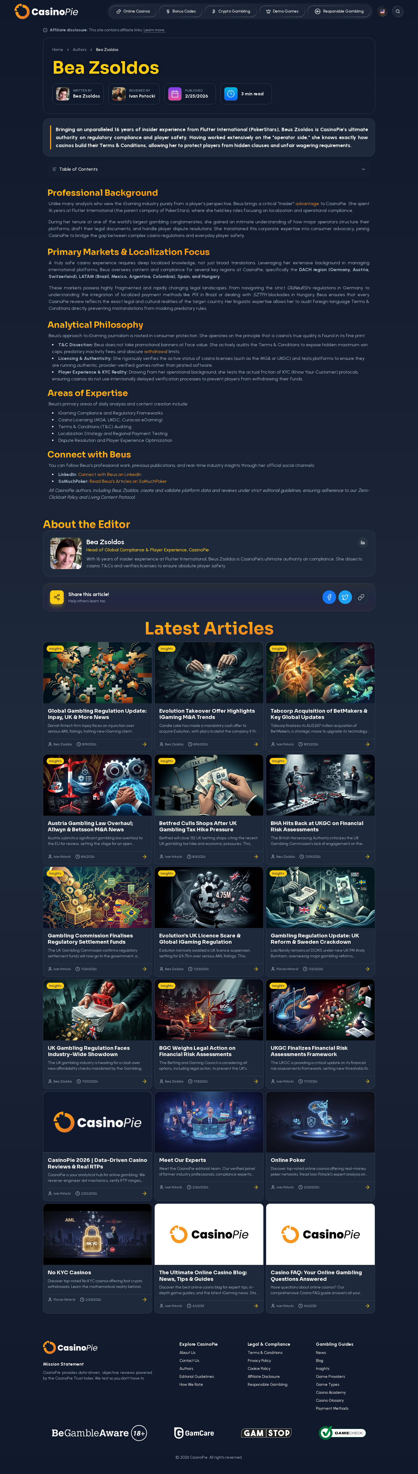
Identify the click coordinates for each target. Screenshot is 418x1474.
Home (57, 49)
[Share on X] (345, 597)
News (321, 1352)
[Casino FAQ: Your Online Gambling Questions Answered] (367, 1306)
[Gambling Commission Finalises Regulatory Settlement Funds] (144, 969)
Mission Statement (63, 1364)
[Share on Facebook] (329, 597)
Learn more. (154, 30)
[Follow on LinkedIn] (363, 542)
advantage (307, 203)
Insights (322, 1368)
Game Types (327, 1384)
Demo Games (285, 11)
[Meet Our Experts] (256, 1187)
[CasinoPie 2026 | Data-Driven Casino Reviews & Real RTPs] (144, 1193)
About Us (187, 1352)
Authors (79, 49)
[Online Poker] (367, 1187)
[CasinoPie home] (46, 11)
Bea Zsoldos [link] (107, 49)
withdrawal (155, 351)
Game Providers (330, 1376)
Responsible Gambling (343, 11)
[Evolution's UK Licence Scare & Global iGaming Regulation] (256, 969)
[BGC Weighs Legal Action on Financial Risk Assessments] (256, 1081)
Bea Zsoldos (105, 542)
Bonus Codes (184, 11)
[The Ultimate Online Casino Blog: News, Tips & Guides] (256, 1306)
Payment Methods (332, 1408)
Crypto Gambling (234, 11)
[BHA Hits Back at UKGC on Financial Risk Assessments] (367, 856)
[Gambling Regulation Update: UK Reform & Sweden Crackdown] (367, 969)
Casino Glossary (330, 1400)
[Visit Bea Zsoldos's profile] (66, 553)
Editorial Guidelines (196, 1376)
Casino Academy (331, 1392)
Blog (319, 1360)
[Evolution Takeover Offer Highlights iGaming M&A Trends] (256, 744)
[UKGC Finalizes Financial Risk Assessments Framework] (367, 1081)
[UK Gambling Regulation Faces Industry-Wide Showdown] (144, 1081)
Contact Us (189, 1360)
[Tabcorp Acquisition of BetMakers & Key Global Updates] (367, 744)
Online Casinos (136, 11)
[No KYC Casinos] (144, 1299)
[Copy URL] (361, 597)
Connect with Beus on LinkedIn (109, 474)
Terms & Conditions (265, 1352)
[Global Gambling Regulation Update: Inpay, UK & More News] (144, 744)
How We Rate (191, 1384)
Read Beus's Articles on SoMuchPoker (128, 481)
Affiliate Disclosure (264, 1376)
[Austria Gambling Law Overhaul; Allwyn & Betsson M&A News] (144, 856)
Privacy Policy (259, 1360)
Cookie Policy (259, 1368)
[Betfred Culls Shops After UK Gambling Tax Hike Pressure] (256, 856)
